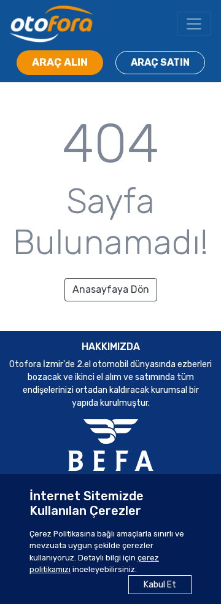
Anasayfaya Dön (110, 289)
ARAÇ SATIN (160, 62)
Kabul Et (160, 584)
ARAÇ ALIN (60, 62)
